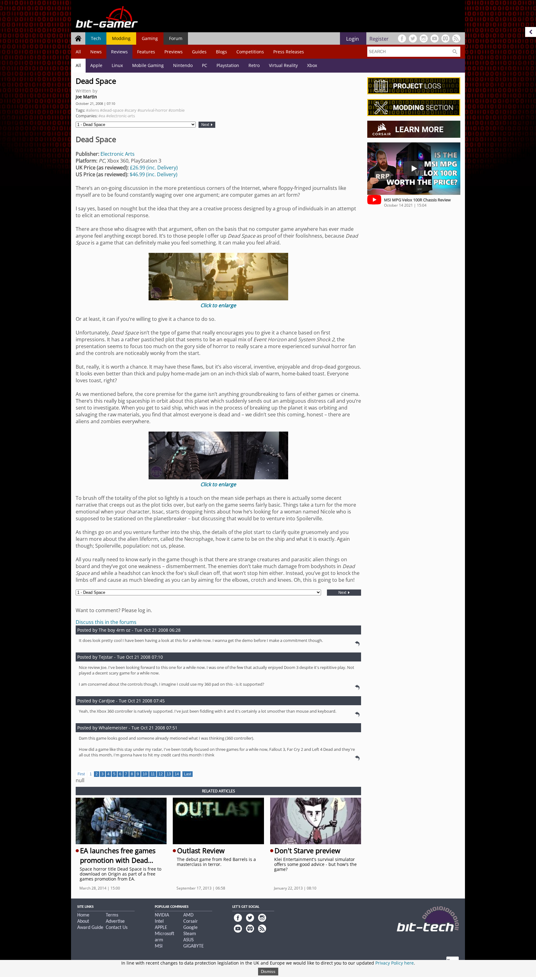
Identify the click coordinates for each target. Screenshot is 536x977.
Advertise (115, 921)
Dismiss (268, 971)
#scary (130, 110)
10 (145, 774)
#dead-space (111, 110)
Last (187, 774)
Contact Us (116, 927)
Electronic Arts (117, 153)
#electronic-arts (120, 116)
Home (83, 915)
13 (169, 774)
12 (161, 774)
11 (153, 774)
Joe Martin (86, 97)
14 (177, 774)
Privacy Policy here (394, 963)
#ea (101, 116)
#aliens (92, 110)
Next (205, 125)
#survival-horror (152, 110)
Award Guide (90, 927)
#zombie (176, 110)
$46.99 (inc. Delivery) (153, 174)
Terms (112, 915)
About (83, 921)
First (81, 774)
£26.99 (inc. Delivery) (154, 167)
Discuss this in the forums (106, 622)
